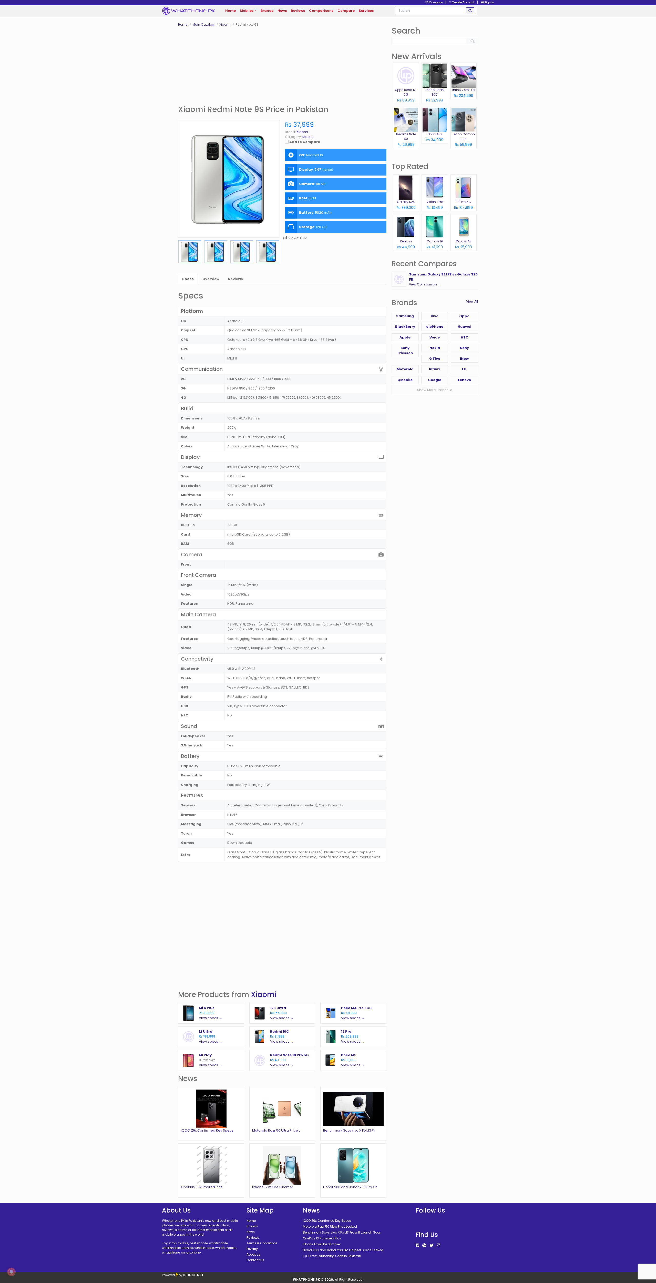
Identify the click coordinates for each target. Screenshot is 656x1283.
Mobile (308, 136)
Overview (210, 278)
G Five (434, 358)
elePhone (434, 326)
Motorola (405, 369)
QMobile (405, 379)
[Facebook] (417, 1245)
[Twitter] (431, 1245)
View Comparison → (425, 284)
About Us (253, 1254)
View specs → (210, 1017)
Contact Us (255, 1260)
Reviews (298, 10)
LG (464, 369)
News (282, 10)
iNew (464, 358)
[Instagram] (438, 1245)
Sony (464, 347)
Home (230, 10)
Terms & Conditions (262, 1243)
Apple (405, 337)
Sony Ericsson (405, 350)
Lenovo (464, 379)
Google (434, 379)
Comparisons (321, 10)
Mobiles (247, 10)
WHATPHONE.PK (306, 1279)
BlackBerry (405, 326)
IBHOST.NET (193, 1275)
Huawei (464, 326)
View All (472, 301)
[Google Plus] (424, 1245)
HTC (464, 337)
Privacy (252, 1249)
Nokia (434, 347)
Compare (346, 10)
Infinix (434, 369)
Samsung (405, 316)
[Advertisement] (282, 65)
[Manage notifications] (11, 1272)
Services (366, 10)
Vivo (434, 316)
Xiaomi (263, 995)
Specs (188, 278)
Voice (434, 337)
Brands (267, 10)
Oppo (464, 316)
